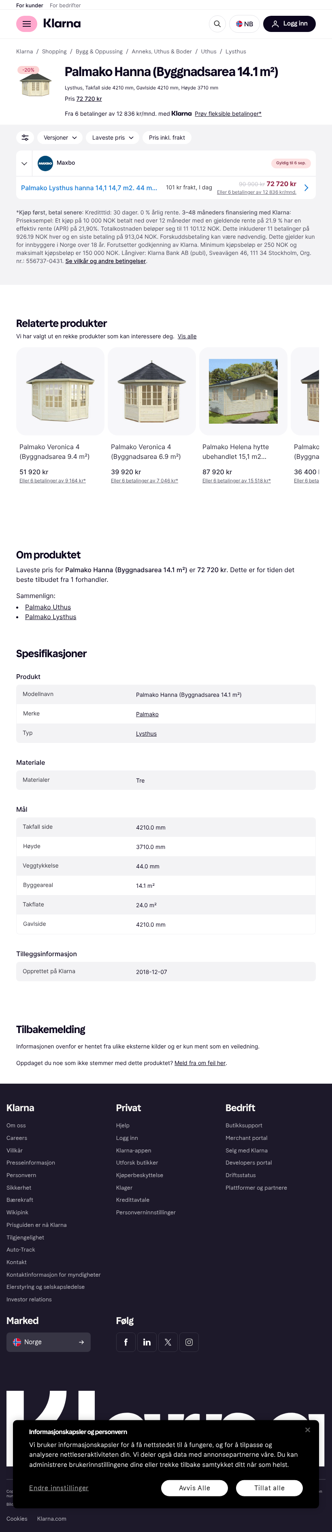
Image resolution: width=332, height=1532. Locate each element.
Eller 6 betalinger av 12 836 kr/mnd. (256, 192)
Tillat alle (269, 1488)
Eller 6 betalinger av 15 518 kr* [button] (236, 480)
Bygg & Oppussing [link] (99, 52)
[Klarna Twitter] (168, 1342)
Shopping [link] (54, 52)
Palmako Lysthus (51, 617)
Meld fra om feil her (200, 1062)
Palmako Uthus (48, 607)
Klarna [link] (24, 52)
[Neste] (304, 415)
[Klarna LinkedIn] (147, 1342)
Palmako (147, 714)
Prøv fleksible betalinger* (228, 113)
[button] (244, 24)
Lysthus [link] (236, 52)
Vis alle (187, 336)
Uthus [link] (208, 52)
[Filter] (25, 137)
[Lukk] (308, 1430)
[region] (166, 1464)
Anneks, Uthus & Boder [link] (162, 52)
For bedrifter (65, 5)
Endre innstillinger (59, 1488)
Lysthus (146, 733)
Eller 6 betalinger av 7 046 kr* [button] (144, 480)
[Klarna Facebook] (126, 1342)
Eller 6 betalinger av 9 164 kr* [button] (52, 480)
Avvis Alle (195, 1488)
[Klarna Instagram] (189, 1342)
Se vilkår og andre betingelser (105, 261)
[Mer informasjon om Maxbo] (24, 163)
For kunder (29, 5)
